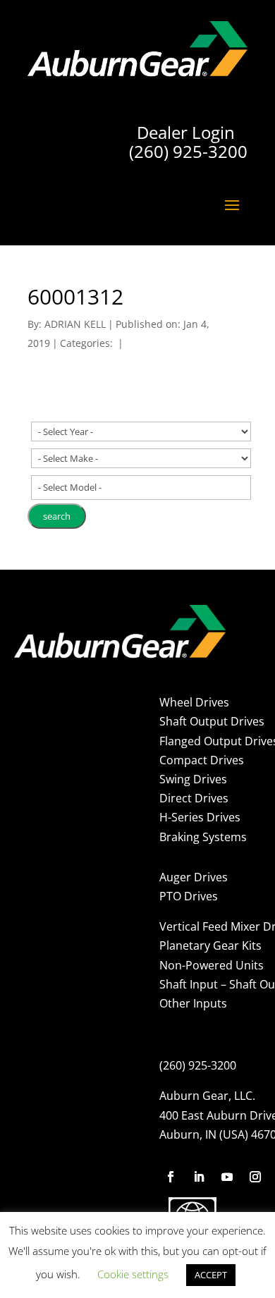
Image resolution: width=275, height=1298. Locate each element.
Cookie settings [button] (133, 1274)
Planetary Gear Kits (210, 945)
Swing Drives (193, 779)
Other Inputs (193, 1003)
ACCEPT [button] (211, 1274)
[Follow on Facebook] (170, 1176)
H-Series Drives (199, 817)
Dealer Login (186, 132)
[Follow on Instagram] (255, 1176)
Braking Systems (203, 837)
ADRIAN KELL (75, 324)
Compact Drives (201, 760)
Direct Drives (193, 798)
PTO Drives (188, 896)
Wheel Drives (194, 702)
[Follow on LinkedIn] (199, 1176)
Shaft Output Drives (211, 721)
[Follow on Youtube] (227, 1176)
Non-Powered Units (211, 965)
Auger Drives (193, 877)
